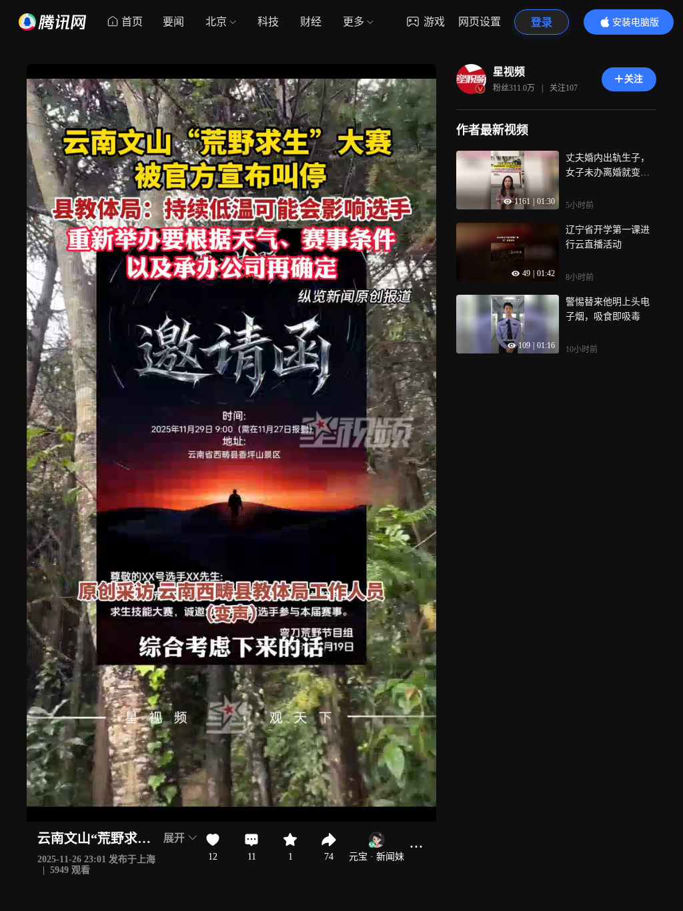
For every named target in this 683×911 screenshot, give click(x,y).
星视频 (509, 71)
